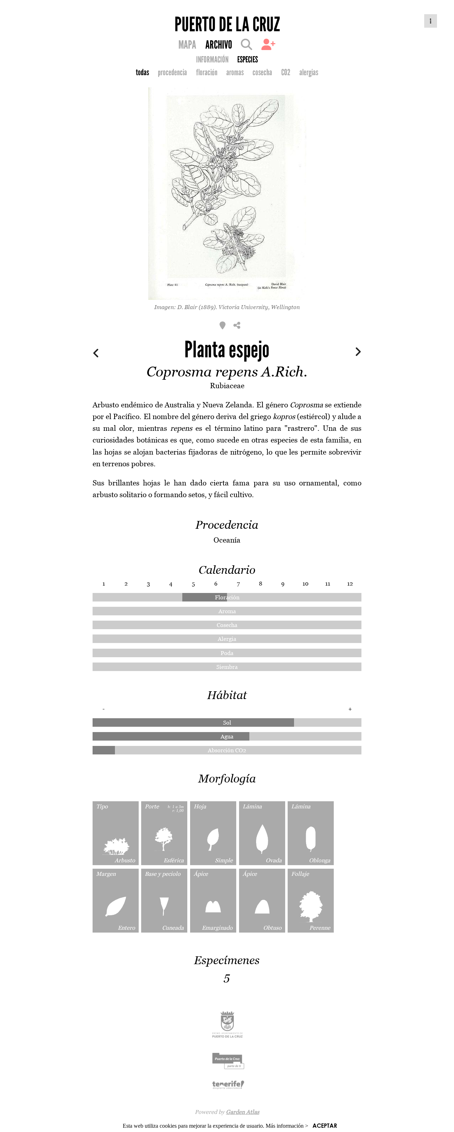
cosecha (262, 72)
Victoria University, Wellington (259, 307)
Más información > (287, 1126)
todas (142, 72)
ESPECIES (247, 60)
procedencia (172, 72)
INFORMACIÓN (212, 60)
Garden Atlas (242, 1112)
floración (206, 72)
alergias (308, 72)
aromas (235, 72)
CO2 (285, 72)
